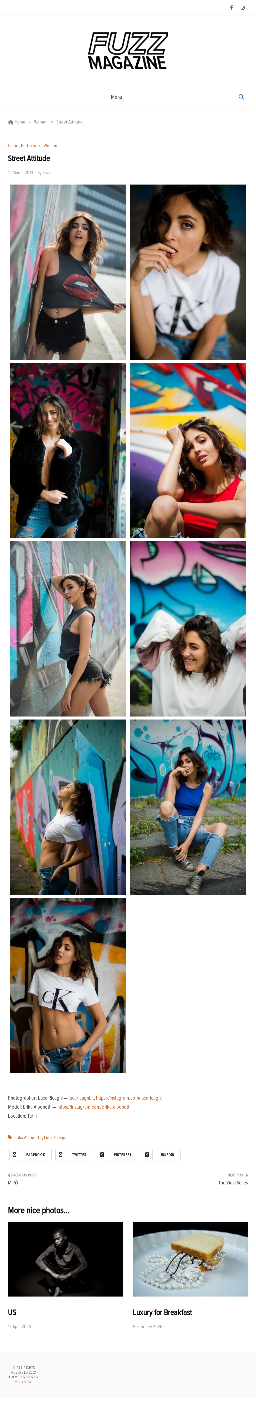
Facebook (35, 1155)
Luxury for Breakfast (162, 1313)
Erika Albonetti (27, 1137)
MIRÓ (13, 1182)
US (12, 1313)
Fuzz (46, 173)
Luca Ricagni (55, 1137)
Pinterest (123, 1155)
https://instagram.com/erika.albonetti (93, 1107)
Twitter (79, 1155)
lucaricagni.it (81, 1098)
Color (12, 146)
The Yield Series (233, 1182)
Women (50, 146)
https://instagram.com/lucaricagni (129, 1098)
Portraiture (30, 146)
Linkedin (166, 1155)
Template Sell (23, 1382)
